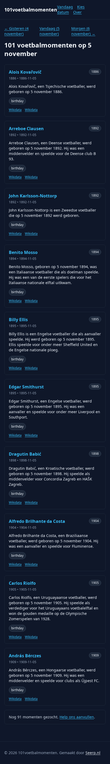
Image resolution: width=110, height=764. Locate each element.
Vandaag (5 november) (50, 31)
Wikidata (15, 110)
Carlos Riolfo (22, 583)
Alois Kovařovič (25, 72)
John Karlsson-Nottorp (33, 196)
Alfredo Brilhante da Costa (37, 521)
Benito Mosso (23, 252)
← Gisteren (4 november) (16, 31)
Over (77, 12)
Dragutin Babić (25, 454)
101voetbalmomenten (30, 9)
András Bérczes (25, 656)
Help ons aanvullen (77, 716)
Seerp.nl (92, 752)
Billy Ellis (18, 320)
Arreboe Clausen (26, 129)
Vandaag (65, 6)
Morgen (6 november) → (83, 31)
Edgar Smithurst (26, 387)
